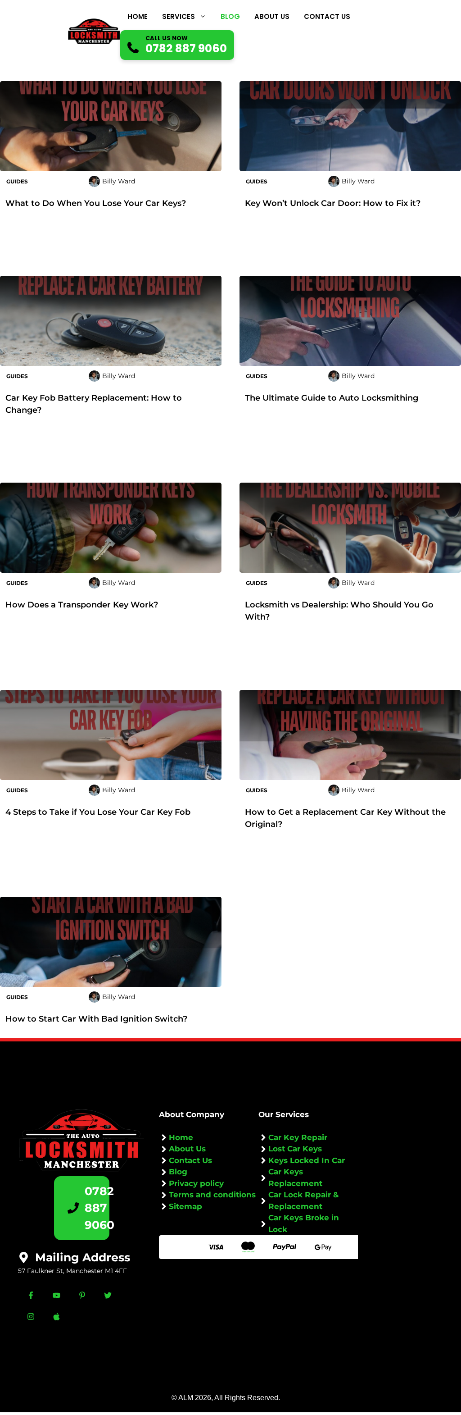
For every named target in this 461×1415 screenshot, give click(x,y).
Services (178, 16)
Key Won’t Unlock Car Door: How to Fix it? (332, 203)
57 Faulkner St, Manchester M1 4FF (72, 1271)
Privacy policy (196, 1183)
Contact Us (327, 16)
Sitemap (185, 1206)
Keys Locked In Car (306, 1160)
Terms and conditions (212, 1194)
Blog (230, 16)
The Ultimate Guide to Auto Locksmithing (331, 398)
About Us (271, 16)
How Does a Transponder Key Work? (81, 605)
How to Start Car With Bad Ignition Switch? (96, 1019)
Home (137, 16)
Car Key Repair (297, 1137)
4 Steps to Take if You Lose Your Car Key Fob (97, 812)
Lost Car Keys (295, 1148)
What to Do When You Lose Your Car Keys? (95, 203)
